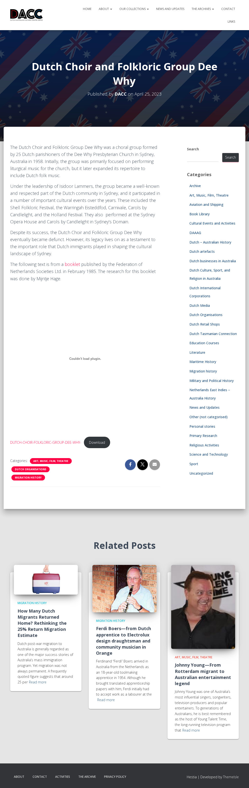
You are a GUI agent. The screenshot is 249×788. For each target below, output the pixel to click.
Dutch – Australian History (210, 242)
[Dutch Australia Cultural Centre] (26, 15)
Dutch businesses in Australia (212, 261)
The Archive (87, 777)
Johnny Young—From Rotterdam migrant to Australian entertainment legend (203, 674)
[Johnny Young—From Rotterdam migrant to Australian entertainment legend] (203, 606)
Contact (228, 9)
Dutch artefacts (202, 251)
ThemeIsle (231, 777)
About (104, 9)
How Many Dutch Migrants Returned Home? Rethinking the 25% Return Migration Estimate (42, 623)
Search (193, 149)
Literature (197, 352)
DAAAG (195, 232)
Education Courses (204, 343)
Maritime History (202, 361)
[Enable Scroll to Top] (239, 778)
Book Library (199, 214)
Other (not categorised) (208, 417)
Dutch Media (199, 305)
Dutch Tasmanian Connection (213, 333)
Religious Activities (204, 445)
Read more (37, 682)
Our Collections (132, 9)
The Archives (202, 9)
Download (97, 442)
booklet (73, 264)
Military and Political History (211, 380)
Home (87, 9)
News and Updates (170, 9)
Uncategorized (201, 473)
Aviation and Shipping (206, 204)
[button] (111, 9)
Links (231, 21)
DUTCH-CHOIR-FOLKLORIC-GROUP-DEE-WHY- (45, 442)
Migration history (28, 477)
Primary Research (203, 435)
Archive (195, 185)
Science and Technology (208, 454)
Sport (193, 464)
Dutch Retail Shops (204, 324)
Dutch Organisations (30, 469)
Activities (62, 777)
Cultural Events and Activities (212, 223)
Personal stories (202, 426)
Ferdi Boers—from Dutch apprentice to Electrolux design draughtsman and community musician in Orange (123, 640)
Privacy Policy (115, 777)
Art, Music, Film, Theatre (50, 461)
